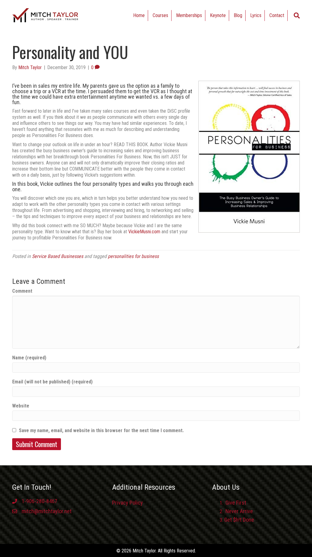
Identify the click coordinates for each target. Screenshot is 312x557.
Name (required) (29, 358)
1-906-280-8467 (39, 501)
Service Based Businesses (57, 256)
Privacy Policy (127, 502)
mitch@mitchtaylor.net (47, 511)
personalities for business (133, 256)
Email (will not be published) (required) (52, 382)
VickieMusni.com (144, 231)
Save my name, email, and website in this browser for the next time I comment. (101, 430)
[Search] (297, 15)
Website (20, 406)
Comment (22, 291)
